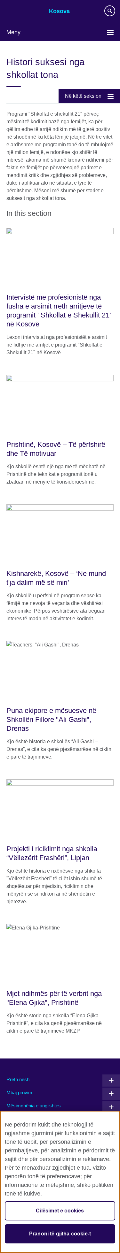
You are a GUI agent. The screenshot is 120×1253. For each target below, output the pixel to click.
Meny (13, 32)
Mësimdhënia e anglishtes (33, 1105)
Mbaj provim (19, 1092)
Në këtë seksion (83, 96)
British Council (22, 12)
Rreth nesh (17, 1079)
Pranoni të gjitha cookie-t (60, 1233)
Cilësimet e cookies (60, 1210)
